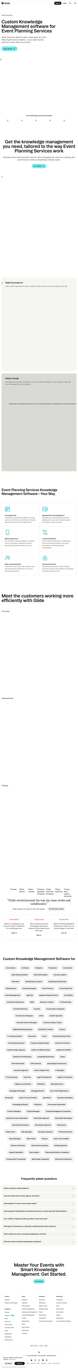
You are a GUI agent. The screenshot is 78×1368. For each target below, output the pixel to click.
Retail (41, 1312)
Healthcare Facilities (63, 1050)
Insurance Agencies (21, 1070)
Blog (6, 1318)
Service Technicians (18, 1145)
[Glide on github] (46, 1360)
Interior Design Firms (41, 1070)
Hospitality (42, 1318)
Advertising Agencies (12, 995)
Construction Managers (24, 1016)
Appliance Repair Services (48, 995)
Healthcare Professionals (22, 1057)
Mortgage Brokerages (17, 1091)
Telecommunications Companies (57, 1152)
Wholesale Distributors (63, 1159)
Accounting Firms (65, 988)
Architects (25, 968)
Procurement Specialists (57, 1104)
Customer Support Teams (52, 1022)
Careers (7, 1315)
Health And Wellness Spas (40, 1050)
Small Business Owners (33, 981)
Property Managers (29, 988)
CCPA (46, 1345)
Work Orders (25, 1327)
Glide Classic (9, 1340)
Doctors (62, 1029)
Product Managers (14, 1111)
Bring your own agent (11, 1303)
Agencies (29, 995)
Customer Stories (61, 1303)
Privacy (33, 1363)
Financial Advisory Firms (62, 1036)
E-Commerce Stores (15, 1036)
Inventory (24, 1300)
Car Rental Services (20, 1009)
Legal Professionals (44, 1077)
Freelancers (53, 968)
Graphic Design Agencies (16, 1050)
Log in (65, 3)
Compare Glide (9, 1327)
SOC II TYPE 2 (34, 1345)
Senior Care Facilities (61, 1138)
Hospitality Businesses (45, 1057)
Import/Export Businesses (56, 1063)
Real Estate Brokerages (63, 1118)
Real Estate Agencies (41, 1118)
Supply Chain (43, 1306)
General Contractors (62, 1043)
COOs (41, 1016)
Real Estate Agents (41, 975)
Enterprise (42, 1303)
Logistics (24, 1303)
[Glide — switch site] (7, 3)
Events (58, 1315)
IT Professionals (11, 1077)
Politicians (38, 1104)
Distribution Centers (45, 1029)
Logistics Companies (64, 1077)
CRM (23, 1324)
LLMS (49, 1363)
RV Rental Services (65, 1132)
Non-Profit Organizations (59, 1091)
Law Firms (27, 1077)
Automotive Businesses (15, 1002)
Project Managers (33, 1111)
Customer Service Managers (26, 1022)
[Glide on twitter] (39, 1360)
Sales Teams (31, 1138)
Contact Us (56, 1363)
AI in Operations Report (63, 1321)
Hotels (62, 1057)
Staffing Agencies (60, 1145)
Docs (57, 1306)
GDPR (41, 1345)
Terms (27, 1363)
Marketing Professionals (57, 981)
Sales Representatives (20, 975)
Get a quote (8, 49)
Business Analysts (47, 1002)
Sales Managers (15, 1138)
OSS (38, 1363)
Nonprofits (9, 1097)
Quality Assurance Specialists (17, 1118)
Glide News (59, 1318)
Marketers (41, 1084)
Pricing (7, 1312)
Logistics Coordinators (23, 1084)
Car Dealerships (65, 1002)
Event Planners (47, 988)
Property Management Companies (58, 1111)
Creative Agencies (55, 1016)
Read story (8, 692)
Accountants (10, 968)
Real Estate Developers (20, 1125)
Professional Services (45, 1321)
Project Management (28, 1315)
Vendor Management (28, 1309)
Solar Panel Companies (39, 1145)
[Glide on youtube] (31, 1360)
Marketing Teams (57, 1084)
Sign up (57, 3)
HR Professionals (18, 1063)
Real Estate (42, 1315)
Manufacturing (43, 1309)
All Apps (24, 1333)
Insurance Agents (60, 975)
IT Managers (59, 1070)
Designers (38, 968)
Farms (44, 1036)
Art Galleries (68, 995)
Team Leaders (34, 1152)
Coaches (37, 1009)
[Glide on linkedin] (43, 1360)
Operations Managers (65, 1097)
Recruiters (15, 981)
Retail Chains (10, 1132)
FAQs (6, 1330)
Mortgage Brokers (37, 1091)
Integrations (8, 1334)
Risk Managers (26, 1132)
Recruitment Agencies (43, 1125)
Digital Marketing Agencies (22, 1029)
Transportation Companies (16, 1159)
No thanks (8, 1363)
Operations (47, 1097)
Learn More (12, 1359)
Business (42, 1300)
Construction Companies (55, 1009)
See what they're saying (56, 909)
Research (7, 1321)
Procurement (26, 1306)
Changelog (8, 1337)
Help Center (60, 1309)
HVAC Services (35, 1063)
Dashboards (25, 1321)
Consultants (67, 968)
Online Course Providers (28, 1097)
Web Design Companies (40, 1159)
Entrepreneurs (11, 988)
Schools (45, 1138)
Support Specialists (16, 1152)
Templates (59, 1300)
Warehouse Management (29, 1312)
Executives (32, 1036)
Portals (24, 1318)
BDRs (32, 1002)
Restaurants (61, 1125)
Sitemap (43, 1363)
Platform (7, 1300)
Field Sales (25, 1330)
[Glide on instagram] (35, 1360)
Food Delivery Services (16, 1043)
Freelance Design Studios (40, 1043)
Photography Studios (20, 1104)
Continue (19, 1363)
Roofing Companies (45, 1132)
